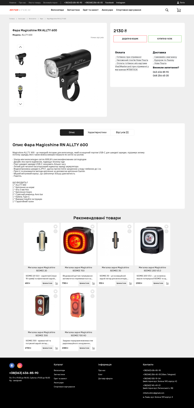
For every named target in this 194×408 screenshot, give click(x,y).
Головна (12, 19)
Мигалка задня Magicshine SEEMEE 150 (78, 269)
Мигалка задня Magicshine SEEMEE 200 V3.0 (152, 269)
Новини (12, 3)
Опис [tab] (72, 132)
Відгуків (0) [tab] (122, 132)
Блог (100, 374)
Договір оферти (105, 378)
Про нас (22, 3)
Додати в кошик (130, 39)
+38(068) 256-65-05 (94, 3)
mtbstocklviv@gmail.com (153, 393)
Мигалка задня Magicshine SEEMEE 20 (41, 269)
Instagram (120, 3)
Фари (41, 19)
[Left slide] (20, 47)
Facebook (109, 3)
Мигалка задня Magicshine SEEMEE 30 (115, 269)
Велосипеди (57, 10)
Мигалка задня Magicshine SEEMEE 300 (41, 334)
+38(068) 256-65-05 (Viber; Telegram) (159, 374)
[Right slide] (20, 103)
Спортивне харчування (128, 10)
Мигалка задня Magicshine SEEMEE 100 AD (78, 334)
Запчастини (73, 10)
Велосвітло (32, 19)
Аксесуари (107, 10)
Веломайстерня (50, 3)
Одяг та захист (91, 10)
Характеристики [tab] (97, 132)
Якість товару (35, 3)
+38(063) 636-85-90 (73, 3)
